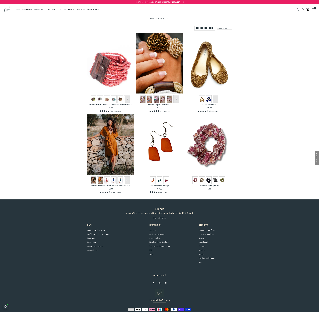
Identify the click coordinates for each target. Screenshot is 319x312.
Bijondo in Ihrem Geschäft (158, 242)
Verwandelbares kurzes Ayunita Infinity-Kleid (110, 185)
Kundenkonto (92, 250)
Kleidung (202, 250)
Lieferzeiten (91, 242)
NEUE (18, 9)
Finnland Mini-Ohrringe (159, 185)
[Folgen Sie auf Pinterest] (166, 283)
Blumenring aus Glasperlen (159, 104)
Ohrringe (202, 246)
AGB (150, 250)
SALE (200, 262)
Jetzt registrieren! (159, 218)
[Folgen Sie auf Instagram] (159, 283)
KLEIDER (71, 9)
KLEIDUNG (62, 9)
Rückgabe (91, 238)
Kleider (201, 254)
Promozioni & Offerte (207, 230)
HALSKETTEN (27, 9)
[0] (312, 9)
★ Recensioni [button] (317, 158)
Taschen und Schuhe (207, 258)
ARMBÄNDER (39, 9)
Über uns (152, 230)
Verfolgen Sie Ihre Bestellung (98, 234)
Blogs (151, 254)
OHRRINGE (51, 9)
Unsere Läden (154, 238)
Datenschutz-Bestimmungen (159, 246)
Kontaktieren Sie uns (95, 246)
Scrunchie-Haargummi (209, 185)
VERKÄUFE (81, 9)
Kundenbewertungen (157, 234)
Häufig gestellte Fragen (96, 230)
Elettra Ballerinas (209, 104)
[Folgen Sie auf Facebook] (153, 283)
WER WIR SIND (93, 9)
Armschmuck (203, 242)
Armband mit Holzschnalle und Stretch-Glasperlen (110, 104)
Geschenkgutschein (206, 234)
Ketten (201, 238)
